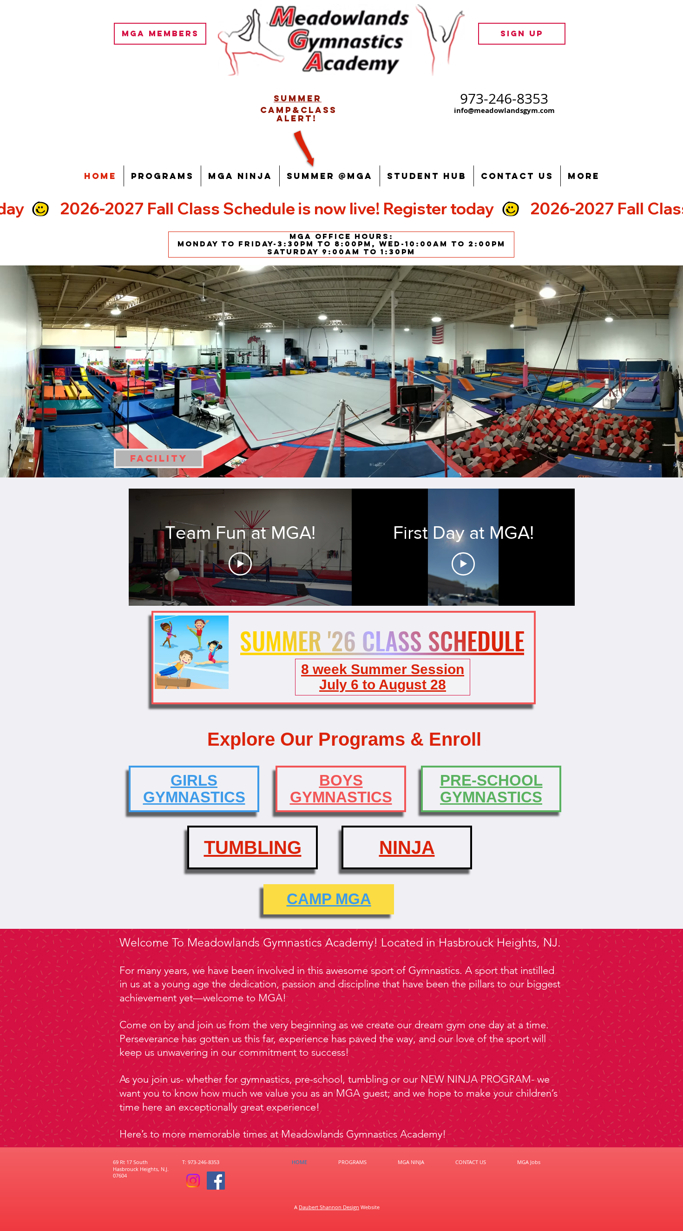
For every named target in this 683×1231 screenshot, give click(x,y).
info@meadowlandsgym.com (504, 110)
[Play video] (240, 564)
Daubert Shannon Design (329, 1207)
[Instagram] (193, 1180)
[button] (162, 175)
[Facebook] (216, 1180)
